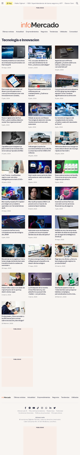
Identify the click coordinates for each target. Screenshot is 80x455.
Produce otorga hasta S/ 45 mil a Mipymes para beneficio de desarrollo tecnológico (39, 261)
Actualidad (20, 32)
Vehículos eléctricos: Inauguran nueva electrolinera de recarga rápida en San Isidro (66, 149)
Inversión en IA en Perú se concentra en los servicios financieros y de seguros (64, 204)
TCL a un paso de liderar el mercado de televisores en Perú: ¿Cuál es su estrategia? (38, 63)
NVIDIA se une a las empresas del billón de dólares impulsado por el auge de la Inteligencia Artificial (66, 233)
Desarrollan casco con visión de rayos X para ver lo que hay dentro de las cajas (13, 290)
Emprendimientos (32, 32)
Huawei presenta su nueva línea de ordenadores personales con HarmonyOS (13, 63)
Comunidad (73, 32)
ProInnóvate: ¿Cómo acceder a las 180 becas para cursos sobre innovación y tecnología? (13, 318)
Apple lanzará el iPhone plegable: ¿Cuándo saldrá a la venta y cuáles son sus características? (65, 64)
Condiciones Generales (26, 413)
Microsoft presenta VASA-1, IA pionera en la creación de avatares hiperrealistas (39, 204)
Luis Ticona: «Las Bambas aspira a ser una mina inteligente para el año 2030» (12, 177)
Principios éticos (56, 413)
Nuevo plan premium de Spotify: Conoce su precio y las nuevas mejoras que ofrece (66, 177)
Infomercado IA (22, 411)
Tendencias (54, 32)
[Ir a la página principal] (40, 24)
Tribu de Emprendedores (37, 411)
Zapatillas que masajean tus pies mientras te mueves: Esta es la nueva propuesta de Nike (12, 149)
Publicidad (59, 411)
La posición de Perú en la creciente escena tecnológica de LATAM (12, 232)
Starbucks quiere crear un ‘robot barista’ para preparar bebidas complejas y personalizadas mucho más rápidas (65, 291)
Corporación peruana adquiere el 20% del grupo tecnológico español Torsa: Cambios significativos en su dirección (66, 92)
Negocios (44, 32)
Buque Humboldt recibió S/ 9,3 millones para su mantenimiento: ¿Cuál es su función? (39, 92)
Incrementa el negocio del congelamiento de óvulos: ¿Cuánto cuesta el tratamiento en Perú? (66, 121)
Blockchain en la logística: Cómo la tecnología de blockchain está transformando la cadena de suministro (13, 262)
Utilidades (63, 32)
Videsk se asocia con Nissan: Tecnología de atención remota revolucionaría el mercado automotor (39, 121)
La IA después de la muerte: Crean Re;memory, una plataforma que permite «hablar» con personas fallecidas (38, 291)
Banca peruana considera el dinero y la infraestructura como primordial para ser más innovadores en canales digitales (13, 92)
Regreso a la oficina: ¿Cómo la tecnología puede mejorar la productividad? (66, 261)
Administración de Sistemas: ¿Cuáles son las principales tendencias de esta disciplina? (39, 232)
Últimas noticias (8, 32)
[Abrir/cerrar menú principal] (2, 3)
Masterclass (50, 411)
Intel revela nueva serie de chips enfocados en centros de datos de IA (39, 177)
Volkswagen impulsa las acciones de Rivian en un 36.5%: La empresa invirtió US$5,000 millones (39, 150)
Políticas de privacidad (42, 413)
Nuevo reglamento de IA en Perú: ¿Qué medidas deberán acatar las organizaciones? (12, 120)
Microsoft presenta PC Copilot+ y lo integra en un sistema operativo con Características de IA (13, 205)
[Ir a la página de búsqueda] (77, 3)
